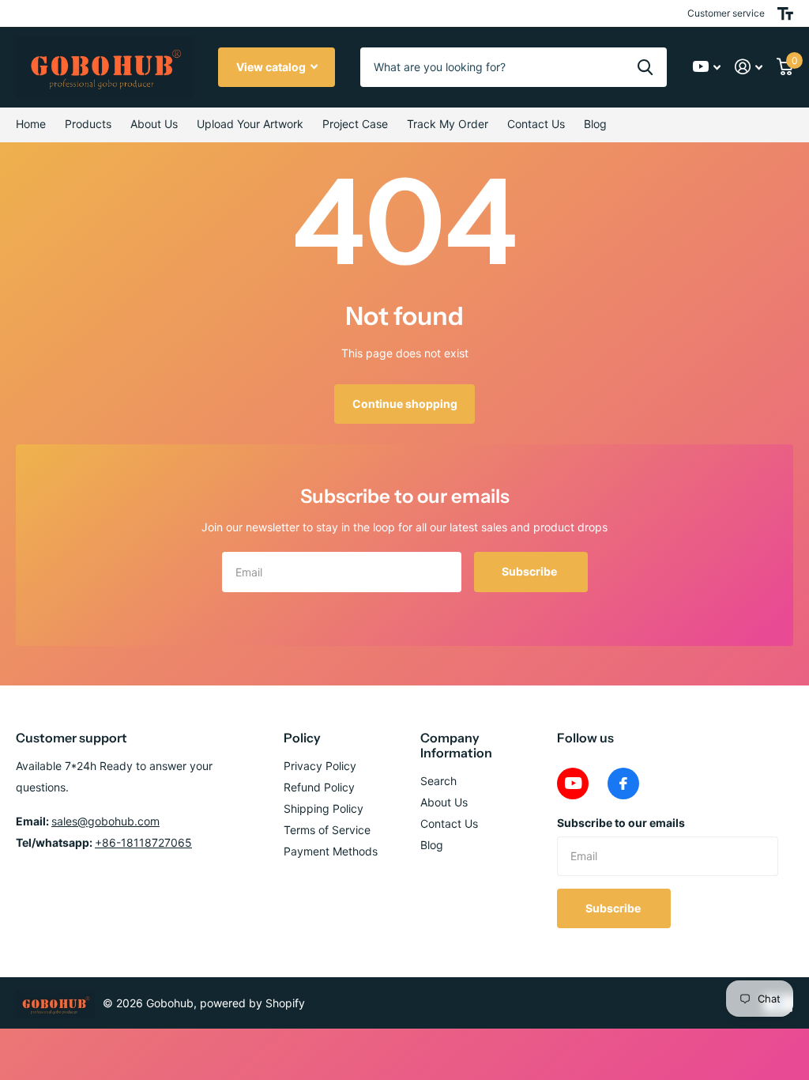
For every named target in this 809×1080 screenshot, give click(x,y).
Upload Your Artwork (250, 123)
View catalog (272, 67)
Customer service (726, 13)
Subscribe (530, 571)
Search (438, 780)
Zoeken (645, 67)
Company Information (456, 745)
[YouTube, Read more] (706, 67)
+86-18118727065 (143, 842)
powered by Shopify (252, 1003)
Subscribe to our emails (621, 822)
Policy (302, 738)
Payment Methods (331, 851)
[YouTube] (573, 783)
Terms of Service (327, 829)
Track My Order (447, 123)
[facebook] (623, 783)
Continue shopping (404, 403)
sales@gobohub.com (105, 821)
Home (31, 123)
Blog (595, 123)
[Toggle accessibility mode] (785, 13)
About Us (444, 802)
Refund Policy (319, 787)
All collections (88, 125)
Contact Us (536, 123)
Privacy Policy (320, 765)
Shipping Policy (323, 808)
